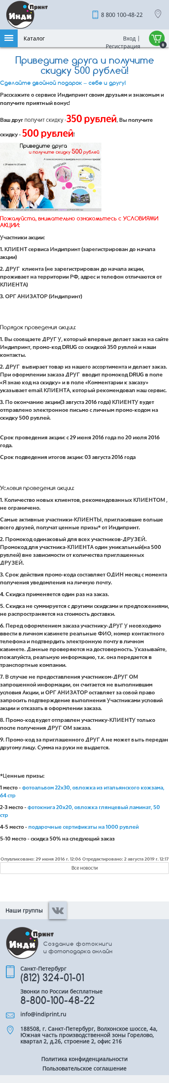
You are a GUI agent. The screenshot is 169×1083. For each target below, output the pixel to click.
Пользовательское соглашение (84, 1069)
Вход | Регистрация (122, 42)
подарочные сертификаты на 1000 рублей (83, 826)
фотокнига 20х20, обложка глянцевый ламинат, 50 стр (80, 810)
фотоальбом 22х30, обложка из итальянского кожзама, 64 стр (82, 791)
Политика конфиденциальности (84, 1059)
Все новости (85, 868)
